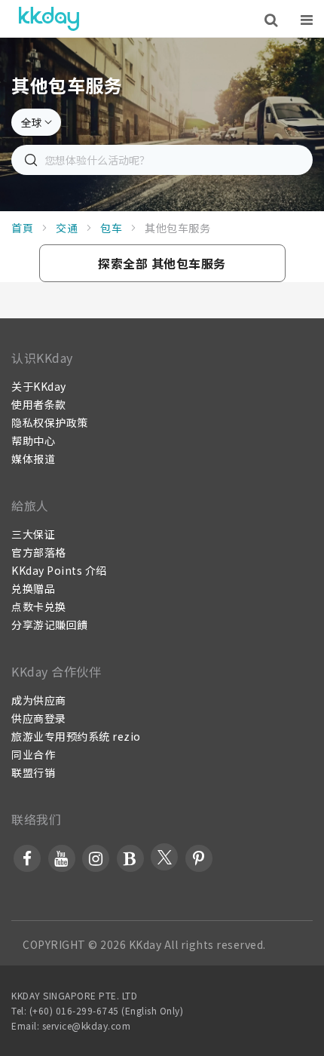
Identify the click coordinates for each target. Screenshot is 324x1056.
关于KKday (38, 386)
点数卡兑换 (38, 606)
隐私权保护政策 (49, 422)
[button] (162, 263)
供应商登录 (38, 718)
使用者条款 (38, 404)
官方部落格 (38, 552)
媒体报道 (33, 458)
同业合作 (33, 754)
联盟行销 (33, 772)
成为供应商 (38, 700)
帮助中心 (33, 440)
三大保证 (33, 534)
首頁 (22, 227)
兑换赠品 (33, 588)
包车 (111, 227)
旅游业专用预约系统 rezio (76, 736)
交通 (67, 227)
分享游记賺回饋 (49, 624)
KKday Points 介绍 (59, 570)
